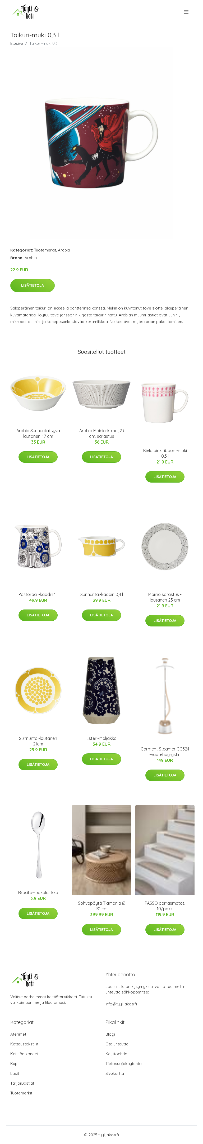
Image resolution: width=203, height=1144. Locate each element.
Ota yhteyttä (116, 1043)
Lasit (14, 1073)
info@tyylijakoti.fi (121, 1003)
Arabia (64, 250)
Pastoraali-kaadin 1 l (38, 594)
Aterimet (18, 1034)
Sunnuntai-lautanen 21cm (38, 741)
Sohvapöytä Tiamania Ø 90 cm (101, 905)
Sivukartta (114, 1073)
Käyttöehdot (117, 1053)
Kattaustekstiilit (24, 1043)
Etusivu (16, 43)
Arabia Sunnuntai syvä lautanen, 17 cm (38, 433)
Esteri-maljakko (101, 738)
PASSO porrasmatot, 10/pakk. (165, 905)
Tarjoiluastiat (22, 1083)
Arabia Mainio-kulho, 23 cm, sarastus (101, 433)
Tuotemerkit (45, 250)
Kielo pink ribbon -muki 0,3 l (165, 453)
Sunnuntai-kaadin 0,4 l (101, 594)
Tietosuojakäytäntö (123, 1063)
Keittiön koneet (24, 1053)
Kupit (15, 1063)
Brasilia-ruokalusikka (38, 892)
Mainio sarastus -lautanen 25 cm (165, 597)
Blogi (110, 1034)
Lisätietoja (32, 285)
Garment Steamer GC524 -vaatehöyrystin (165, 751)
